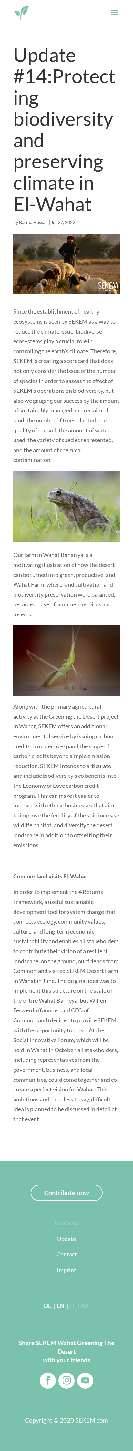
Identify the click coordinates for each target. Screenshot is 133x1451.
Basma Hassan (33, 222)
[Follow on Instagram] (66, 1381)
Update (66, 1238)
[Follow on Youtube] (85, 1381)
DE (47, 1305)
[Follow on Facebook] (48, 1381)
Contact (66, 1254)
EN (60, 1305)
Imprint (66, 1269)
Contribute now (66, 1193)
